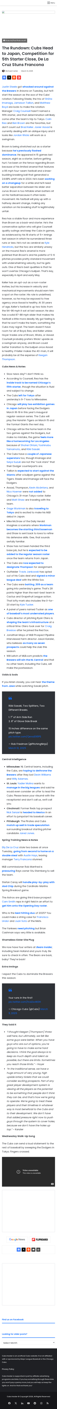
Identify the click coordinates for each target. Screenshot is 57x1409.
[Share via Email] (33, 1250)
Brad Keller (27, 127)
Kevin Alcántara (38, 487)
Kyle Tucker (26, 604)
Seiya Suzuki (14, 462)
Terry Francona (23, 859)
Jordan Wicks (21, 135)
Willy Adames (20, 778)
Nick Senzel (13, 812)
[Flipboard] (19, 77)
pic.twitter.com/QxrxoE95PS (25, 736)
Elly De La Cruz (10, 847)
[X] (9, 77)
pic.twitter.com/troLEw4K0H (25, 1001)
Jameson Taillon (23, 102)
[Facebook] (4, 77)
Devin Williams (42, 774)
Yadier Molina (25, 783)
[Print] (38, 1250)
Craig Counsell (22, 111)
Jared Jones (26, 833)
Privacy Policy (8, 1369)
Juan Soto (21, 921)
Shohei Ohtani (29, 445)
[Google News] (17, 1239)
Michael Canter (11, 71)
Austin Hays (30, 855)
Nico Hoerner (14, 491)
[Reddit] (14, 77)
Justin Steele (9, 86)
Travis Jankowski (29, 571)
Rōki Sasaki (33, 449)
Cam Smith (8, 901)
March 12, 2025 (17, 748)
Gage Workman (16, 508)
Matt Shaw (18, 499)
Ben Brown (18, 123)
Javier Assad (42, 127)
